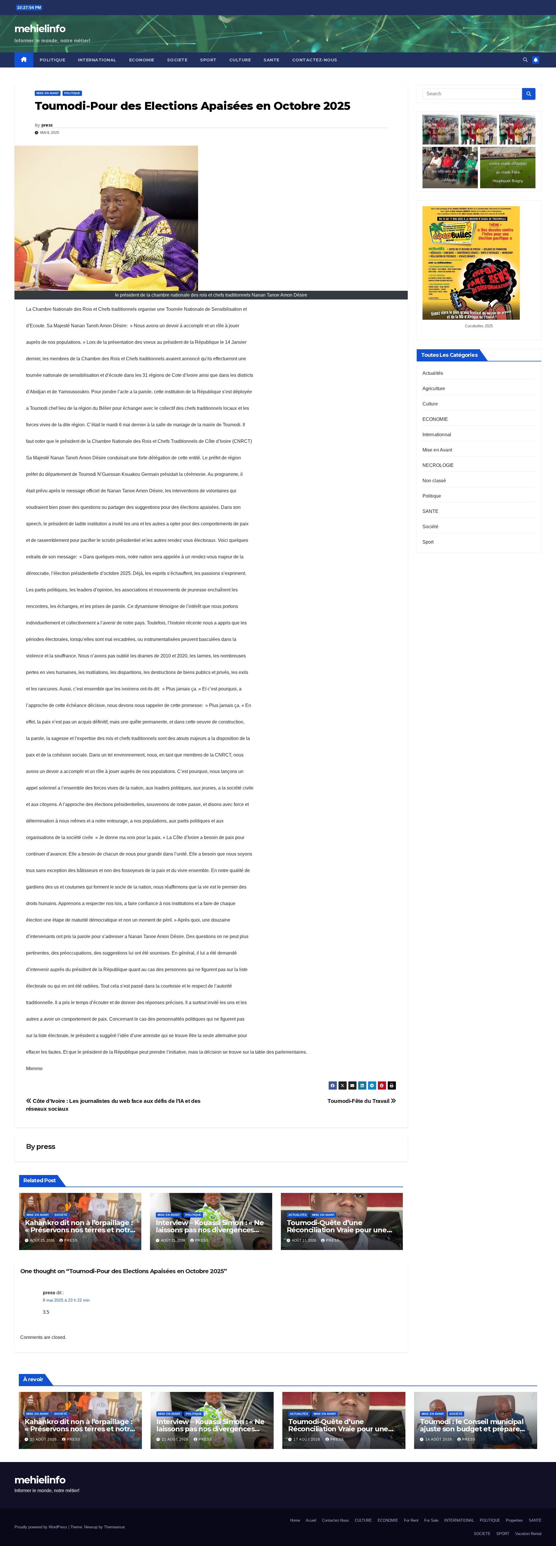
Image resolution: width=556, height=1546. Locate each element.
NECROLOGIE (438, 465)
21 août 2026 (176, 1439)
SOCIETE (177, 60)
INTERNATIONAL (97, 60)
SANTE (271, 60)
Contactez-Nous (314, 60)
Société (60, 1214)
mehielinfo (39, 29)
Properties (514, 1520)
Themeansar (114, 1527)
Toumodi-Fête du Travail (359, 1101)
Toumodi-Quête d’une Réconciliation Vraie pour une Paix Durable (337, 1229)
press (47, 125)
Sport (428, 542)
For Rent (411, 1520)
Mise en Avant (47, 93)
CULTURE (240, 60)
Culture (430, 403)
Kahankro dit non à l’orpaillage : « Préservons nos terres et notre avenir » (79, 1229)
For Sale (431, 1520)
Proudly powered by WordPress (41, 1527)
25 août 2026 (44, 1439)
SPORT (208, 60)
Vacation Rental (528, 1534)
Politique (72, 93)
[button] (525, 59)
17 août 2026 (307, 1439)
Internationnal (437, 434)
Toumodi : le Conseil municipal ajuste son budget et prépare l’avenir (472, 1428)
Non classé (434, 480)
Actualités (297, 1214)
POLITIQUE (52, 60)
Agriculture (434, 388)
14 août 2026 (439, 1439)
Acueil (311, 1520)
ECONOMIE (141, 60)
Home (295, 1520)
